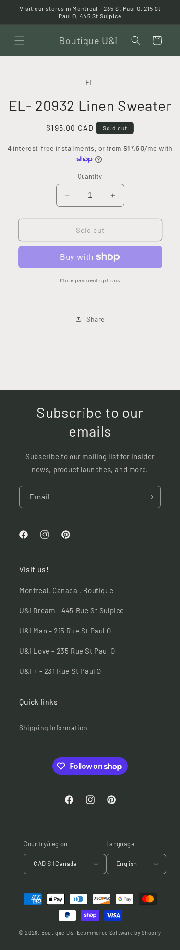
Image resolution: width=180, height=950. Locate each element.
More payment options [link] (90, 280)
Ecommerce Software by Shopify (119, 932)
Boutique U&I (58, 932)
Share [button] (95, 319)
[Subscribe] (149, 497)
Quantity (90, 176)
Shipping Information (53, 727)
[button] (19, 40)
